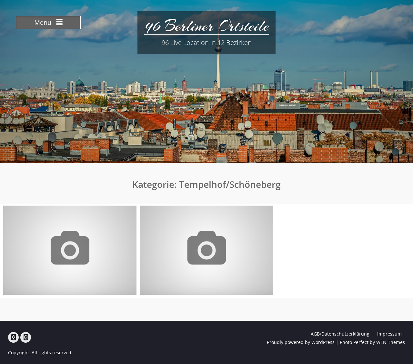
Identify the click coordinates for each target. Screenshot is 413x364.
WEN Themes (390, 342)
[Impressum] (25, 337)
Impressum (389, 334)
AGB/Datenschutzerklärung (340, 334)
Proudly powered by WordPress (301, 342)
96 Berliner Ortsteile (206, 26)
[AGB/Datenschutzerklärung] (13, 337)
